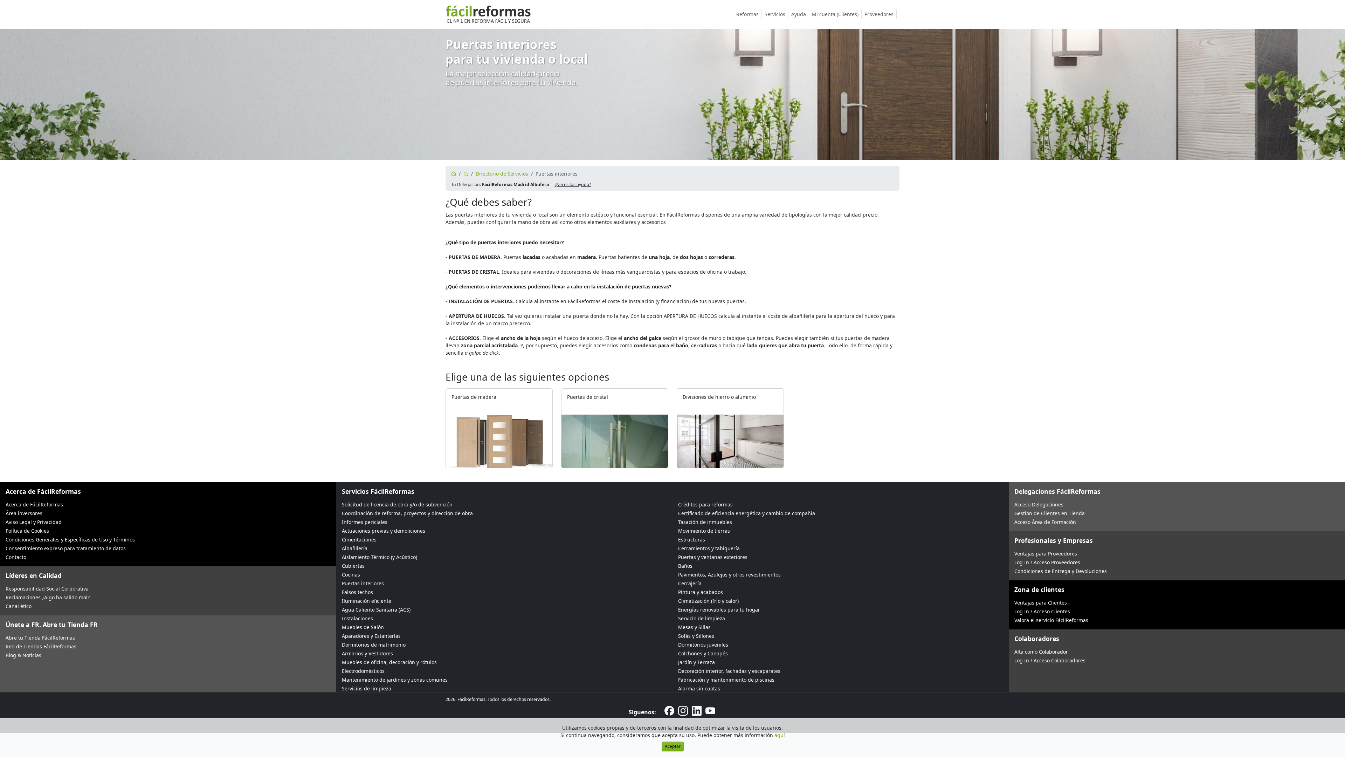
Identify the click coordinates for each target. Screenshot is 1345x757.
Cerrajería (690, 583)
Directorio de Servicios (502, 173)
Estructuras (691, 539)
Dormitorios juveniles (703, 644)
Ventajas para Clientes (1040, 602)
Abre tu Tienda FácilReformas (40, 637)
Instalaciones (357, 618)
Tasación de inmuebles (705, 522)
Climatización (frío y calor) (708, 601)
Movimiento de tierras (704, 530)
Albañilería (354, 548)
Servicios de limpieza (366, 688)
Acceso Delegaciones (1038, 504)
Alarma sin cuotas (699, 688)
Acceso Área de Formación (1045, 522)
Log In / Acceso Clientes (1042, 611)
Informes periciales (364, 522)
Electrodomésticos (363, 671)
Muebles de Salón (363, 627)
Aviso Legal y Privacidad (34, 522)
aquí (779, 735)
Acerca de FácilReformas (34, 504)
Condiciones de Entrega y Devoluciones (1060, 571)
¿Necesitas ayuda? (572, 184)
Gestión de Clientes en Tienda (1049, 513)
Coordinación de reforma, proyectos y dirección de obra (407, 513)
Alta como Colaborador (1041, 651)
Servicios (775, 14)
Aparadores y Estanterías (371, 636)
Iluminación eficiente (366, 601)
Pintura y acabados (700, 592)
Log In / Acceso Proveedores (1047, 562)
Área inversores (24, 513)
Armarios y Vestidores (367, 653)
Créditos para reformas (705, 504)
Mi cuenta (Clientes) (835, 14)
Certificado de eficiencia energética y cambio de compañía (746, 513)
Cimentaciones (359, 539)
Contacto (16, 557)
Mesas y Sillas (694, 627)
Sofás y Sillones (696, 636)
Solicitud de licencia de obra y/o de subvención (397, 504)
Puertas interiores (363, 583)
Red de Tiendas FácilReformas (41, 646)
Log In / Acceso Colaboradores (1049, 660)
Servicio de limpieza (701, 618)
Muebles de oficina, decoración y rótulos (389, 662)
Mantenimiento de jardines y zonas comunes (395, 679)
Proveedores (879, 14)
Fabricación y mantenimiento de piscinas (726, 679)
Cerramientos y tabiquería (709, 548)
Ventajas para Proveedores (1045, 553)
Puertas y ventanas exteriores (712, 557)
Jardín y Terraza (696, 662)
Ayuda (798, 14)
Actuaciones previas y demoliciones (383, 530)
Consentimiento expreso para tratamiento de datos (66, 548)
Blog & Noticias (23, 655)
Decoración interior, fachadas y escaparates (729, 671)
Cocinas (351, 574)
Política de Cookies (27, 530)
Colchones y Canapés (703, 653)
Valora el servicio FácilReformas (1051, 620)
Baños (685, 565)
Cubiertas (353, 565)
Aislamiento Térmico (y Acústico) (379, 557)
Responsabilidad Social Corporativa (47, 588)
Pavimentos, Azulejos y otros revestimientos (729, 574)
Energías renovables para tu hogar (719, 609)
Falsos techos (357, 592)
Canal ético (19, 606)
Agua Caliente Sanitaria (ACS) (376, 609)
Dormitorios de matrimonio (374, 644)
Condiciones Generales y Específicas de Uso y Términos (70, 539)
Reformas (747, 14)
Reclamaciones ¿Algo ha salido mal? (48, 597)
